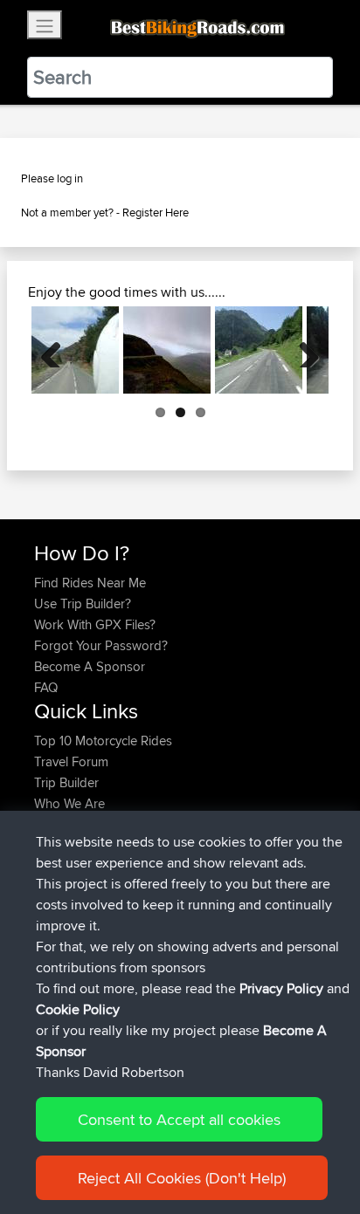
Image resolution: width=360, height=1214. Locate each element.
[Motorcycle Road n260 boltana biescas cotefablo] (75, 350)
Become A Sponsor (89, 666)
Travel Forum (71, 761)
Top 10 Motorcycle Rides (103, 740)
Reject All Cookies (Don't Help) (182, 1178)
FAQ (46, 687)
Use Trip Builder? (82, 603)
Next (302, 350)
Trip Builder (66, 782)
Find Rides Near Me (90, 582)
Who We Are (69, 803)
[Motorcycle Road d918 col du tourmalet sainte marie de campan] (258, 350)
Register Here (155, 212)
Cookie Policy (78, 1009)
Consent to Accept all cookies (179, 1119)
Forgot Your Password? (101, 645)
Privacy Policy (281, 988)
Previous (57, 350)
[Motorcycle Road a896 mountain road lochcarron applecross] (167, 350)
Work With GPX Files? (95, 624)
